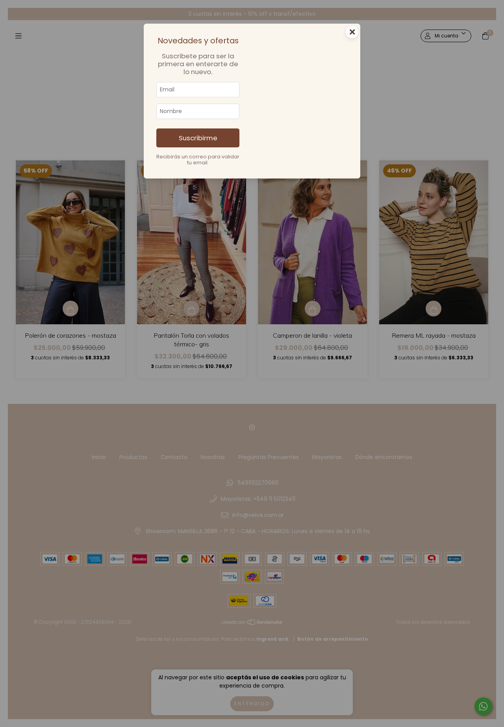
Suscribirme (198, 138)
